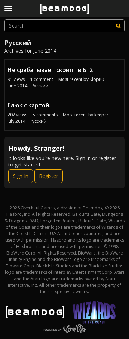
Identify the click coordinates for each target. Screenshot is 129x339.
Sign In (20, 176)
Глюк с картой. (29, 105)
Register (48, 176)
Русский (40, 86)
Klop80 (97, 79)
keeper (101, 115)
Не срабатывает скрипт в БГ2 (50, 70)
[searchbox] (64, 25)
